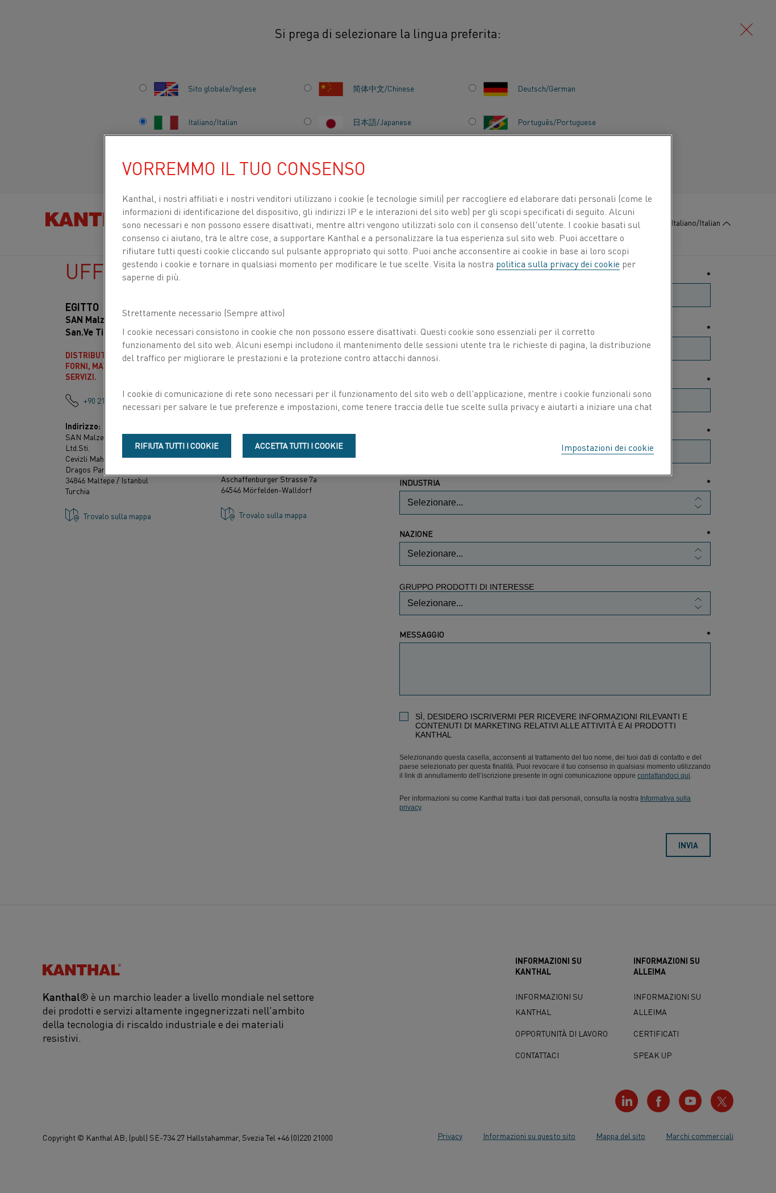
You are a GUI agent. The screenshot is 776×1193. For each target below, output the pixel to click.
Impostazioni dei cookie (607, 447)
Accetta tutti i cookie (299, 445)
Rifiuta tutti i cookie (177, 445)
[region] (388, 305)
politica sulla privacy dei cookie (558, 263)
